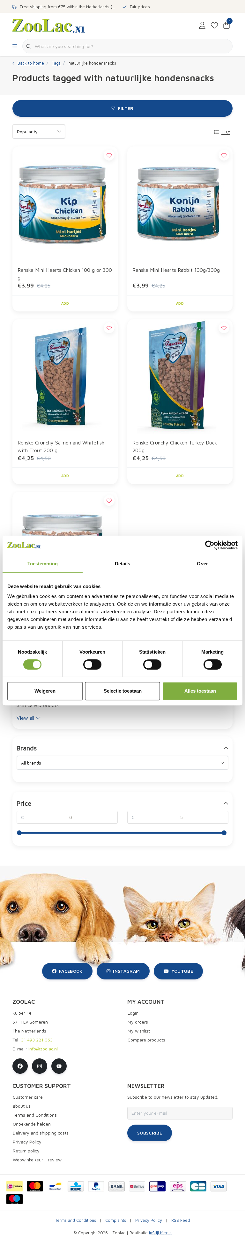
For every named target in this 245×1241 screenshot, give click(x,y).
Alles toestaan (200, 691)
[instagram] (39, 1066)
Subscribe (149, 1132)
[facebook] (20, 1066)
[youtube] (59, 1066)
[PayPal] (96, 1186)
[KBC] (76, 1186)
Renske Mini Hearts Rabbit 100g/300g (176, 270)
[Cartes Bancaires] (198, 1186)
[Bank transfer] (116, 1186)
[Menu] (14, 46)
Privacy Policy (148, 1220)
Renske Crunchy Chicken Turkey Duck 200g (174, 446)
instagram (126, 971)
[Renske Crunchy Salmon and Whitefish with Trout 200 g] (65, 376)
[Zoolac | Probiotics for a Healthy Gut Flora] (48, 25)
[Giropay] (157, 1186)
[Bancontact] (55, 1186)
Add (65, 303)
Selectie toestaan (123, 691)
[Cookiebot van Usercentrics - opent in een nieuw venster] (210, 545)
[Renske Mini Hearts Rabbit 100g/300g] (180, 203)
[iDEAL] (14, 1186)
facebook (71, 971)
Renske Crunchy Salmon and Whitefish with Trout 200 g (61, 446)
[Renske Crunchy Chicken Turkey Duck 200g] (180, 376)
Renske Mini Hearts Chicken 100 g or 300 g (65, 273)
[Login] (202, 25)
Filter (126, 108)
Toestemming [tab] (42, 563)
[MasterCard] (35, 1186)
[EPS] (178, 1186)
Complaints (115, 1220)
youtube (182, 971)
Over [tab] (202, 563)
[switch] (92, 664)
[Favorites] (214, 25)
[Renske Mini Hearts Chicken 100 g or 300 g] (65, 203)
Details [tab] (122, 563)
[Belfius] (137, 1186)
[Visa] (219, 1186)
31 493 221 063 (37, 1039)
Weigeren (45, 691)
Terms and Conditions (75, 1220)
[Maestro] (14, 1199)
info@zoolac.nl (43, 1048)
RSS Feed (180, 1220)
